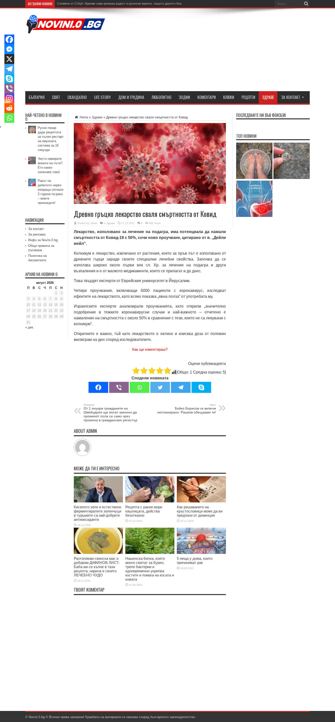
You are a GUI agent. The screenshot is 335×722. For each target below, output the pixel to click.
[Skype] (201, 387)
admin (93, 223)
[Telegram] (181, 387)
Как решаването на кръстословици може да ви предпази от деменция (199, 511)
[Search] (306, 3)
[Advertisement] (220, 50)
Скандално (77, 97)
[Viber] (119, 387)
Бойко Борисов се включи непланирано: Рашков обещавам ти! (186, 408)
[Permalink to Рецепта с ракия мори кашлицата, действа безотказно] (149, 501)
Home (83, 117)
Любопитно (161, 97)
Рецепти (248, 97)
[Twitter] (160, 387)
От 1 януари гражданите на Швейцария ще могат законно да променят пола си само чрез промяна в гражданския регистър (110, 412)
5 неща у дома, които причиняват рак (194, 560)
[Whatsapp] (139, 387)
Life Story (102, 97)
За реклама (36, 234)
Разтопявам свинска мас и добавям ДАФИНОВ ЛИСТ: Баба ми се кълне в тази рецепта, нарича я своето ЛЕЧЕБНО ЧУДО (96, 566)
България (37, 97)
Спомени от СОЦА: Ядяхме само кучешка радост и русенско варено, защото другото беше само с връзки (130, 3)
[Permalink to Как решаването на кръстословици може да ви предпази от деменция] (201, 501)
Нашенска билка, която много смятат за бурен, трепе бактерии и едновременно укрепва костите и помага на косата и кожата (149, 568)
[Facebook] (98, 387)
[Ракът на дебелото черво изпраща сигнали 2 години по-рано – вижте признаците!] (254, 199)
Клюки (228, 97)
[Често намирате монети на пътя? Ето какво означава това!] (291, 161)
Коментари (206, 97)
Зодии (184, 97)
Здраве (268, 97)
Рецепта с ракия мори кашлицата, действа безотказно (143, 511)
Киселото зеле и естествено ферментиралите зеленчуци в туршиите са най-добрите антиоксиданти (97, 513)
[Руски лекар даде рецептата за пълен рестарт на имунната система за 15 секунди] (254, 161)
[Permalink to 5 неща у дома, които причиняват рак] (201, 553)
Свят (56, 97)
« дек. (29, 327)
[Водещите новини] (65, 30)
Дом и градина (131, 97)
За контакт (290, 97)
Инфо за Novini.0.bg (43, 240)
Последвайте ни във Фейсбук (261, 115)
